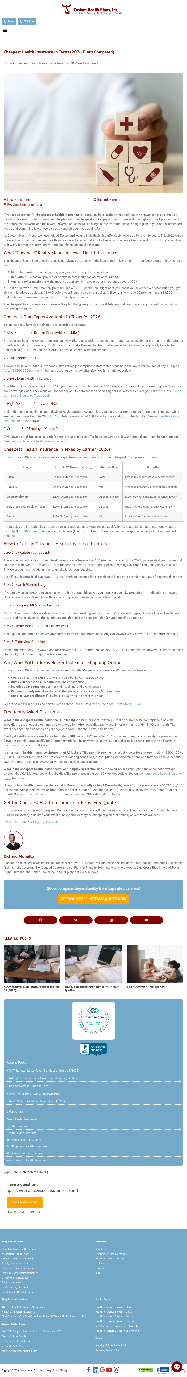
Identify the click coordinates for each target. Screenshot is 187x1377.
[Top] (93, 1020)
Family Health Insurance (21, 1119)
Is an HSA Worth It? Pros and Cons (27, 1086)
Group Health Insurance (15, 1277)
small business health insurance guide (41, 441)
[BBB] (93, 1049)
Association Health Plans (15, 1253)
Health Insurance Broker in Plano (113, 1307)
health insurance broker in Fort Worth (116, 1326)
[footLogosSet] (162, 1370)
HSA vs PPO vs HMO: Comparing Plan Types (33, 1093)
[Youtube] (109, 1370)
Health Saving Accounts (21, 1133)
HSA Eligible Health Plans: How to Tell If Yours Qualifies (41, 1078)
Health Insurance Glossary (109, 1258)
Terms (55, 1370)
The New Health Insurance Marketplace (23, 1307)
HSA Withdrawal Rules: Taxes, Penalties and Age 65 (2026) (42, 1070)
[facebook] (88, 1370)
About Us (100, 1249)
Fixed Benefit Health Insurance (19, 1292)
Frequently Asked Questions (111, 1253)
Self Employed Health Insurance (26, 1146)
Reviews (99, 1263)
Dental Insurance (11, 1282)
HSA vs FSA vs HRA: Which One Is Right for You (35, 1101)
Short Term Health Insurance (24, 1153)
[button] (5, 30)
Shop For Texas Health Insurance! (20, 1249)
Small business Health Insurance (20, 1272)
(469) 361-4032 (134, 704)
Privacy (48, 1370)
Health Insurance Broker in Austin (114, 1316)
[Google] (102, 1370)
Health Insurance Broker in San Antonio (117, 1330)
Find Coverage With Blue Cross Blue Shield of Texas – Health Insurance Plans (45, 1316)
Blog (97, 1272)
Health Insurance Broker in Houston (115, 1321)
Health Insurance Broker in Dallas (114, 1311)
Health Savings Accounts (15, 1287)
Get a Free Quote (15, 822)
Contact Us (101, 1268)
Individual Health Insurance (23, 1139)
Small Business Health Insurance (26, 1160)
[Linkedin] (95, 1370)
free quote (99, 704)
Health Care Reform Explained (18, 1311)
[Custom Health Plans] (93, 9)
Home (8, 63)
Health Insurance (17, 1126)
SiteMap (63, 1370)
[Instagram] (116, 1370)
